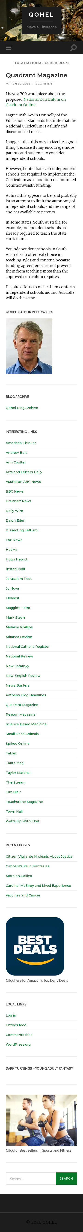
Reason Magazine (21, 714)
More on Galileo (19, 876)
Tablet (11, 753)
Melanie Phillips (19, 627)
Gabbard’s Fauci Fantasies (27, 866)
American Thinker (21, 443)
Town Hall (14, 811)
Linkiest (12, 598)
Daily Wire (14, 511)
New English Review (23, 676)
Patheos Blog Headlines (26, 695)
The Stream (15, 782)
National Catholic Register (28, 647)
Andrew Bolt (16, 453)
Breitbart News (19, 501)
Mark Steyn (15, 617)
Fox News (14, 540)
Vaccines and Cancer (23, 895)
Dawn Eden (15, 520)
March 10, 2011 (18, 83)
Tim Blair (13, 792)
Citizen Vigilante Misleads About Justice (39, 856)
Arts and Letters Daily (24, 472)
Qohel (41, 14)
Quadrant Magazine (36, 75)
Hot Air (12, 550)
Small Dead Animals (22, 734)
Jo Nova (12, 588)
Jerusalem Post (19, 579)
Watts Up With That (22, 821)
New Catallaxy (17, 666)
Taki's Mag (15, 763)
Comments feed (19, 1035)
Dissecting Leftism (21, 530)
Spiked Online (18, 744)
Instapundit (15, 569)
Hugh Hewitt (16, 559)
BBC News (15, 491)
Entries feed (16, 1025)
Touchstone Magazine (24, 802)
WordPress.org (18, 1044)
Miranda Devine (19, 637)
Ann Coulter (16, 462)
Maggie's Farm (18, 608)
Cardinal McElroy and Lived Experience (38, 886)
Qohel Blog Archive (22, 408)
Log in (11, 1015)
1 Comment (44, 83)
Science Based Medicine (26, 724)
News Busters (18, 685)
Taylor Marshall (18, 773)
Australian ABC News (23, 482)
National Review (19, 656)
